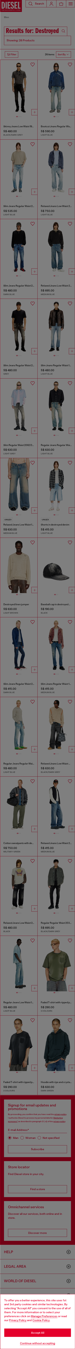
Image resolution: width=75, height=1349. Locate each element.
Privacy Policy (17, 1320)
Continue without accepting (37, 1343)
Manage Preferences (44, 1316)
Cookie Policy (41, 1320)
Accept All (37, 1332)
